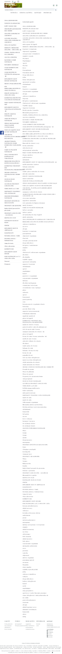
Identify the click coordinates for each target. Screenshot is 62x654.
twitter (50, 633)
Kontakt (38, 624)
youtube (50, 636)
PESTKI (7, 225)
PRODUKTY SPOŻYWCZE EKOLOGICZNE (12, 202)
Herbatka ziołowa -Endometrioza (10, 239)
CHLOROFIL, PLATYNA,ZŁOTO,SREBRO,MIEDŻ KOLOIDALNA (13, 136)
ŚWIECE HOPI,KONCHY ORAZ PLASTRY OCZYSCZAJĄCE (12, 125)
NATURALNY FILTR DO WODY (11, 221)
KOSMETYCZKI (9, 249)
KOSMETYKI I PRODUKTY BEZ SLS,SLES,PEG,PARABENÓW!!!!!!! (13, 167)
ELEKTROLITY (9, 233)
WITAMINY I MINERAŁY (12, 65)
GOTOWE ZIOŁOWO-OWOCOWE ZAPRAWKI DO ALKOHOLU (13, 40)
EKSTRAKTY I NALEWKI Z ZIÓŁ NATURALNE (12, 192)
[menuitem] (14, 12)
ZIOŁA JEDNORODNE (11, 20)
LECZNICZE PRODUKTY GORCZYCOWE (12, 185)
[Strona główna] (13, 5)
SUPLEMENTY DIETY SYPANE (11, 252)
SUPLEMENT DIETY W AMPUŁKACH (11, 229)
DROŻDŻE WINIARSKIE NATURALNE (12, 197)
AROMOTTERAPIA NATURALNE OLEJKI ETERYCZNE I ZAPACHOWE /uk (13, 144)
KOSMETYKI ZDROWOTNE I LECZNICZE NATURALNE (13, 98)
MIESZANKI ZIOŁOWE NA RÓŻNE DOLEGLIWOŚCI (12, 162)
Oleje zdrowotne (10, 246)
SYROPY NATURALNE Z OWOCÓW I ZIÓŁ (11, 94)
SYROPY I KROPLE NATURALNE (10, 115)
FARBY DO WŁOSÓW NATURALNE (11, 151)
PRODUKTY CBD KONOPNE (13, 205)
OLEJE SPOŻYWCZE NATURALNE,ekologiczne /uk (12, 74)
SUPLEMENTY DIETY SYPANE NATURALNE (11, 80)
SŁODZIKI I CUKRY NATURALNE (10, 61)
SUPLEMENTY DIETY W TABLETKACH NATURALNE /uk (13, 109)
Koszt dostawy (8, 629)
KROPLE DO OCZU (10, 218)
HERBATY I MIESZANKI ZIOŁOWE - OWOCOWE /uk (13, 48)
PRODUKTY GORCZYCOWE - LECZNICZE (13, 214)
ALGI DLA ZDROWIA (11, 57)
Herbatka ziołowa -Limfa (12, 236)
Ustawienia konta (30, 629)
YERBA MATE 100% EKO (12, 188)
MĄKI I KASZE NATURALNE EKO (13, 103)
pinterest (50, 635)
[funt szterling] (18, 1)
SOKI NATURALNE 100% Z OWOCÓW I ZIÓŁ (12, 257)
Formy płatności (9, 624)
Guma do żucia (9, 243)
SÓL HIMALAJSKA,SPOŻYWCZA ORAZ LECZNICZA (13, 88)
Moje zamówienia (30, 625)
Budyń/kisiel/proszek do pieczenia (12, 209)
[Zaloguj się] (53, 5)
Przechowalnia (29, 627)
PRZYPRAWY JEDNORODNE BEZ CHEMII (13, 30)
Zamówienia (50, 624)
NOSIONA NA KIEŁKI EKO (12, 23)
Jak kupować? (18, 624)
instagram (50, 632)
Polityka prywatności (20, 625)
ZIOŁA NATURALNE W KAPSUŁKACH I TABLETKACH (11, 156)
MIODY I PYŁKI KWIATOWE (13, 83)
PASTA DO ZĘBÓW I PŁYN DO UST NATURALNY (12, 131)
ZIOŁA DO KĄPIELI (10, 45)
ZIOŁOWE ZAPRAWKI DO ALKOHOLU (12, 34)
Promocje (7, 264)
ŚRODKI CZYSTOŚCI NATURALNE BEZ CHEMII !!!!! (12, 174)
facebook (50, 630)
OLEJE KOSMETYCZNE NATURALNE (11, 68)
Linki (37, 625)
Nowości (7, 261)
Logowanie (28, 624)
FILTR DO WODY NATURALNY (10, 180)
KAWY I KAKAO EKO (11, 26)
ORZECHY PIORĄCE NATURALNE (11, 119)
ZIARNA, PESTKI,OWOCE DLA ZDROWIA (12, 53)
